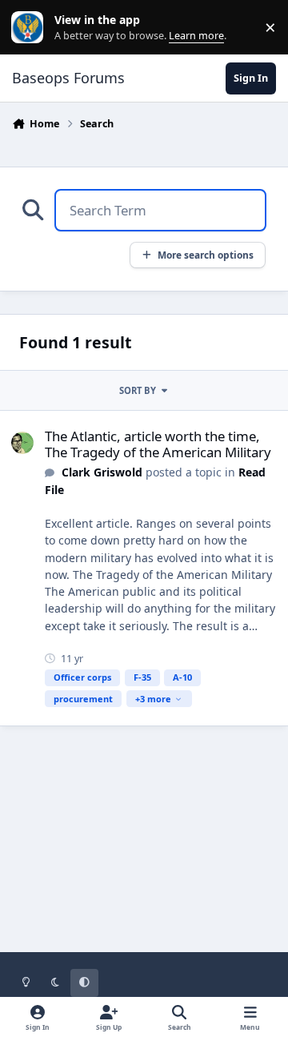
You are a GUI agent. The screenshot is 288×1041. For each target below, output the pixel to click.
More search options (206, 254)
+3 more (153, 699)
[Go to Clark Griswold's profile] (22, 443)
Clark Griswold (102, 472)
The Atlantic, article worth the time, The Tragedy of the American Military (158, 444)
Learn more (31, 27)
